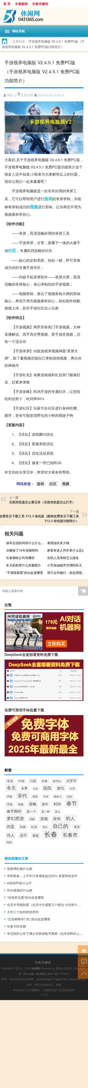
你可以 (57, 781)
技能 (20, 804)
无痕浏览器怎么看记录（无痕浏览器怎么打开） (42, 502)
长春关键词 (40, 3)
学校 (9, 796)
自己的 (60, 825)
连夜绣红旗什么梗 (19, 868)
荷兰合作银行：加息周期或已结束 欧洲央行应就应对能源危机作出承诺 (67, 572)
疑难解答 (41, 974)
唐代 (60, 788)
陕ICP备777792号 (59, 974)
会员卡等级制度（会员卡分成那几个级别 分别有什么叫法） (45, 904)
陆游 (9, 842)
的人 (70, 818)
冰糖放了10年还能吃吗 (22, 550)
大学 (72, 788)
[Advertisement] (44, 1044)
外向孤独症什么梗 (19, 890)
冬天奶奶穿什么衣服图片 (23, 565)
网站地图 (28, 974)
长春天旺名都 (16, 926)
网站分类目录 (64, 968)
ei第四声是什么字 (19, 883)
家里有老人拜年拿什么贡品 (66, 550)
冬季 (24, 788)
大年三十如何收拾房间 (23, 911)
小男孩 (44, 994)
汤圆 (32, 819)
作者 (44, 781)
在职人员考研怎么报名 (63, 557)
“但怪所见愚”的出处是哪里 (25, 897)
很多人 (58, 796)
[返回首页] (83, 950)
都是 (35, 835)
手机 (10, 804)
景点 (57, 811)
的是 (10, 826)
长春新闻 (21, 3)
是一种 (46, 811)
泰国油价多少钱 (58, 543)
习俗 (33, 781)
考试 (44, 827)
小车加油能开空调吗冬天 (64, 565)
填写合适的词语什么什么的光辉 (26, 543)
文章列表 (18, 41)
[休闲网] (44, 16)
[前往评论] (83, 962)
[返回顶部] (83, 973)
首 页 (7, 3)
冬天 (11, 787)
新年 (45, 804)
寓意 (35, 796)
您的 (69, 796)
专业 (10, 781)
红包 (34, 827)
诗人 (10, 835)
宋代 (22, 795)
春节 (71, 803)
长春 (50, 833)
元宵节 (71, 780)
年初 (45, 796)
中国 (21, 781)
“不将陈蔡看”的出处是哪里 (24, 572)
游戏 (48, 199)
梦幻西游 (15, 818)
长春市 (70, 834)
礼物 (23, 827)
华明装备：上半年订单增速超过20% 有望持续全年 (42, 875)
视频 (34, 207)
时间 (57, 803)
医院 (47, 788)
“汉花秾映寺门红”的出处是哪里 (28, 919)
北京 (35, 788)
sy (15, 95)
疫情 (56, 818)
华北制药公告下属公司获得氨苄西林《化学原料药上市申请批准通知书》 (45, 933)
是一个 (31, 811)
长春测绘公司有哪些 (20, 557)
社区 (12, 250)
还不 (23, 835)
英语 (77, 827)
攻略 (33, 803)
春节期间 (14, 811)
